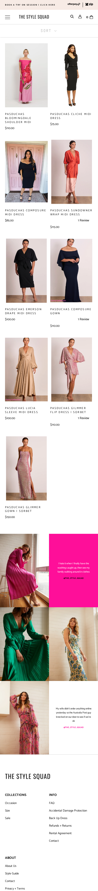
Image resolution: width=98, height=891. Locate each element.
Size (7, 810)
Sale (7, 818)
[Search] (72, 17)
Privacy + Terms (15, 888)
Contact (54, 841)
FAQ (52, 803)
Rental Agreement (60, 833)
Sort (47, 30)
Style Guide (12, 873)
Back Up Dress (58, 818)
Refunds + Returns (60, 826)
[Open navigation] (7, 17)
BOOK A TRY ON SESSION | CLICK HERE (30, 5)
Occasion (11, 803)
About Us (10, 866)
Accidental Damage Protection (68, 810)
